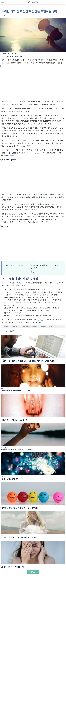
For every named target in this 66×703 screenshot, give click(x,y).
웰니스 (2, 7)
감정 (2, 506)
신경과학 (3, 359)
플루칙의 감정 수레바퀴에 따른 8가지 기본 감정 (19, 508)
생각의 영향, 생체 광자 (10, 479)
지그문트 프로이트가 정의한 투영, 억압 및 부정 (19, 537)
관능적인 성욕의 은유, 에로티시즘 (14, 420)
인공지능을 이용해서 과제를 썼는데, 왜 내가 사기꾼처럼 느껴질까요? (27, 361)
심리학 (2, 565)
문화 (2, 535)
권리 (10, 111)
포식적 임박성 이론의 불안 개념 (13, 567)
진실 (39, 308)
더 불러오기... (33, 572)
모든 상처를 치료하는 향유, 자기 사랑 (15, 390)
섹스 (2, 418)
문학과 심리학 (4, 447)
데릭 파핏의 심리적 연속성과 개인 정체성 (17, 449)
